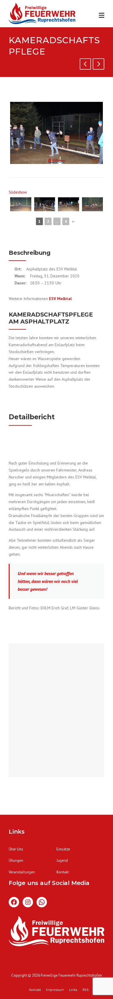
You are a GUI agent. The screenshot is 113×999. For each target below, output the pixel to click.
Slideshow (18, 192)
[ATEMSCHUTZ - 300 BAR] (98, 65)
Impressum (55, 989)
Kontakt (63, 872)
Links (73, 989)
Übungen (16, 860)
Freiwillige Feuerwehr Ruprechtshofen (71, 975)
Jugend (62, 860)
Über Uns (16, 849)
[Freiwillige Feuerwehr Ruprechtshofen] (42, 14)
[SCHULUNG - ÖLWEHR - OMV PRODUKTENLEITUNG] (85, 65)
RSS (86, 989)
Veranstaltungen (22, 872)
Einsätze (63, 849)
